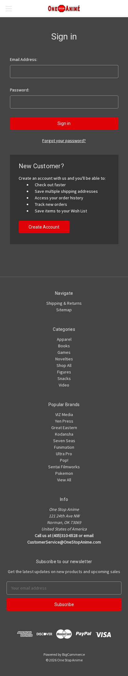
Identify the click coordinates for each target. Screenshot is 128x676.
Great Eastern (64, 427)
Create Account (44, 227)
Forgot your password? (64, 140)
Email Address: (23, 59)
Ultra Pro (64, 453)
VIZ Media (64, 414)
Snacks (64, 378)
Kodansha (64, 434)
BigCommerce (73, 654)
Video (64, 385)
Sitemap (64, 310)
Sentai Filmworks (64, 467)
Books (64, 346)
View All (64, 480)
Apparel (64, 339)
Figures (64, 372)
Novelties (64, 359)
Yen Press (64, 421)
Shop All (64, 365)
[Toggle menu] (8, 8)
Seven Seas (64, 440)
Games (64, 352)
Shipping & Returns (64, 303)
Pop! (64, 460)
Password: (19, 90)
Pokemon (64, 473)
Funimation (64, 447)
